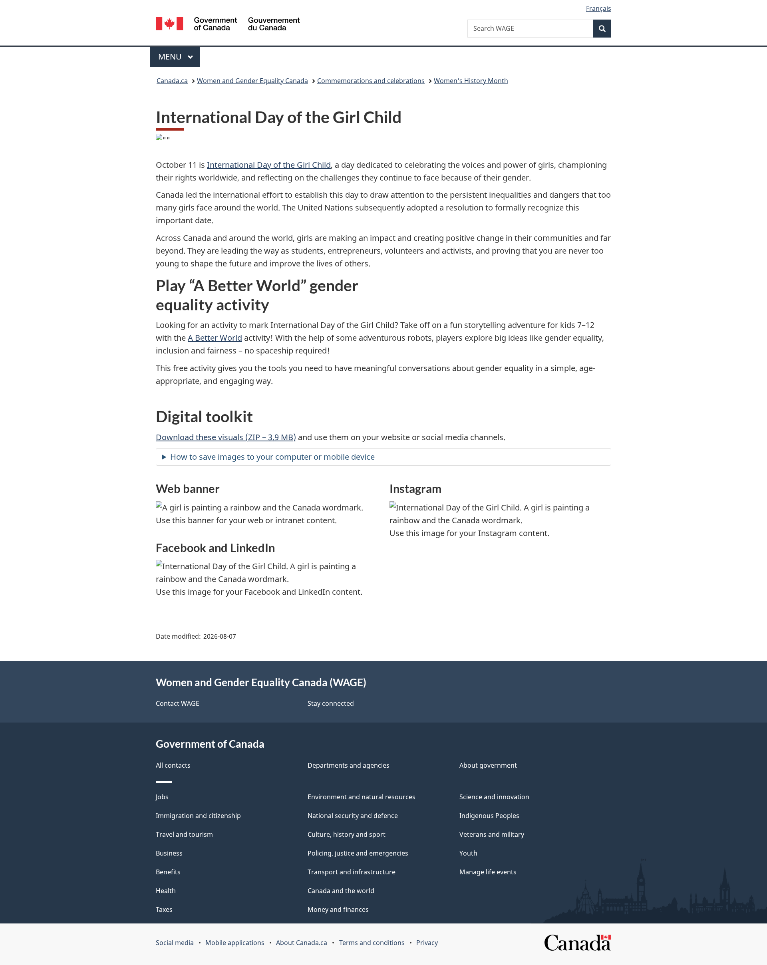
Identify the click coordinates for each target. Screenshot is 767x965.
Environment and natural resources (361, 796)
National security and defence (353, 815)
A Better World (215, 337)
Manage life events (488, 872)
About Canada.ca (301, 942)
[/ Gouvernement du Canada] (228, 25)
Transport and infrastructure (351, 872)
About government (488, 765)
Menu (171, 56)
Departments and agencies (348, 765)
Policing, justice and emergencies (358, 853)
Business (169, 853)
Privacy (427, 942)
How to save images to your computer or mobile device (272, 456)
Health (166, 890)
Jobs (162, 796)
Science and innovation (494, 796)
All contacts (173, 765)
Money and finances (338, 909)
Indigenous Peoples (489, 815)
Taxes (164, 909)
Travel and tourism (184, 834)
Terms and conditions (372, 942)
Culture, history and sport (346, 834)
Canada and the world (341, 890)
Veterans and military (491, 834)
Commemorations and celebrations (371, 80)
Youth (468, 853)
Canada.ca (172, 80)
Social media (175, 942)
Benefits (168, 872)
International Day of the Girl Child (269, 164)
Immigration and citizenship (198, 815)
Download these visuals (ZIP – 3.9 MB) (226, 437)
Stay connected (331, 703)
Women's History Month (471, 80)
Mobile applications (234, 942)
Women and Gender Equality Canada (252, 80)
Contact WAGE (177, 703)
